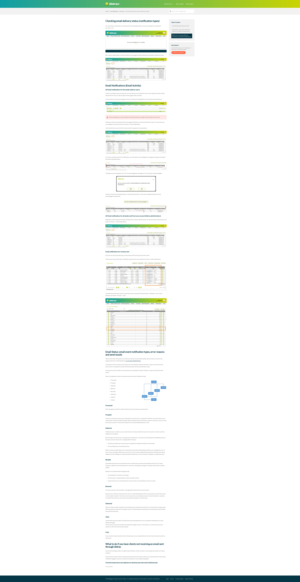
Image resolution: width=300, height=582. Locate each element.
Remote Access (168, 4)
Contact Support (178, 52)
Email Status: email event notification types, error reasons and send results (181, 30)
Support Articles (189, 578)
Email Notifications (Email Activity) (180, 26)
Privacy (172, 578)
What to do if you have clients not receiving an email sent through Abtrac (181, 35)
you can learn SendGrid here (133, 361)
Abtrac (111, 578)
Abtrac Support (180, 4)
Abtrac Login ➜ (190, 4)
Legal (167, 578)
